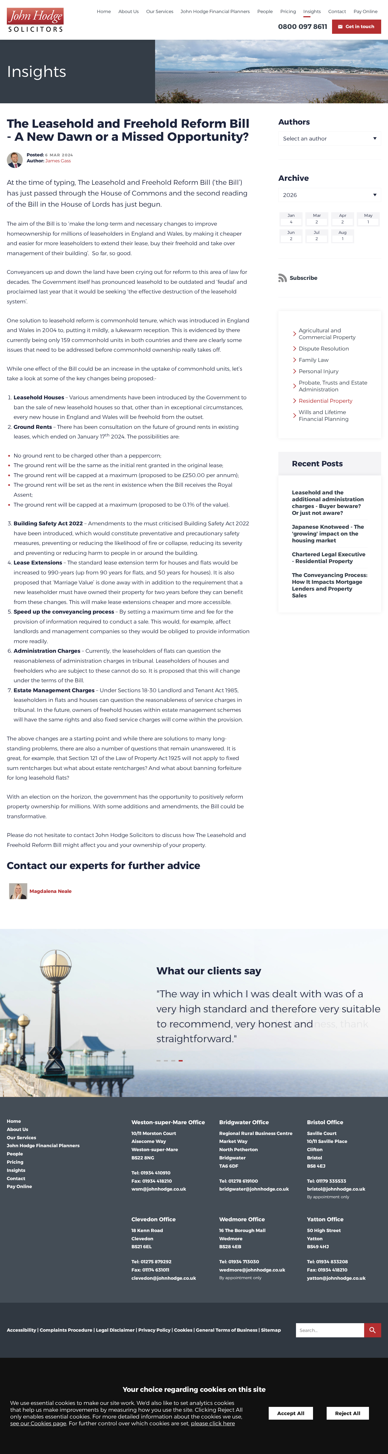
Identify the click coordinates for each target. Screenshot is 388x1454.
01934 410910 (155, 1173)
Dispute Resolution (324, 348)
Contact (337, 11)
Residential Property (325, 400)
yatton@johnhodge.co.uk (336, 1278)
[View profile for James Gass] (15, 160)
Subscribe (304, 277)
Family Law (314, 359)
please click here (213, 1423)
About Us (128, 11)
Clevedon (145, 1219)
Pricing (288, 11)
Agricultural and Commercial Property (327, 334)
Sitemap (271, 1330)
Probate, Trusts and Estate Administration (333, 386)
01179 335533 (331, 1181)
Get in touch (360, 26)
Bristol (316, 1122)
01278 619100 (243, 1181)
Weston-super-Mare (159, 1122)
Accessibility (21, 1330)
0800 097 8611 (302, 26)
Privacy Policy (154, 1330)
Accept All (290, 1413)
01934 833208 (332, 1261)
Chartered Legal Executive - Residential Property (329, 558)
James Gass (58, 160)
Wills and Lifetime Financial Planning (324, 415)
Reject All (347, 1413)
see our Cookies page (38, 1423)
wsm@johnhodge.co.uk (159, 1189)
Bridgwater (235, 1122)
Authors (294, 122)
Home (104, 11)
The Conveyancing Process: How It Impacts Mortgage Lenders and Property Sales (330, 585)
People (265, 11)
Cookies (183, 1330)
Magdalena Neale (51, 891)
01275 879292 (156, 1261)
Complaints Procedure (66, 1330)
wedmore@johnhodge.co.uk (252, 1270)
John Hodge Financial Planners (215, 11)
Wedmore (233, 1219)
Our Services (159, 11)
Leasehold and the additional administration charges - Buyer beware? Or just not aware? (328, 502)
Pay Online (365, 11)
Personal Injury (319, 371)
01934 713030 (243, 1261)
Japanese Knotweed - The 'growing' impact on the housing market (328, 533)
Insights (312, 11)
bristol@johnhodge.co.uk (336, 1189)
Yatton (316, 1219)
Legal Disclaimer (115, 1330)
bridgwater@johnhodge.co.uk (254, 1189)
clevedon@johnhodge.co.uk (164, 1278)
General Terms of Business (226, 1330)
